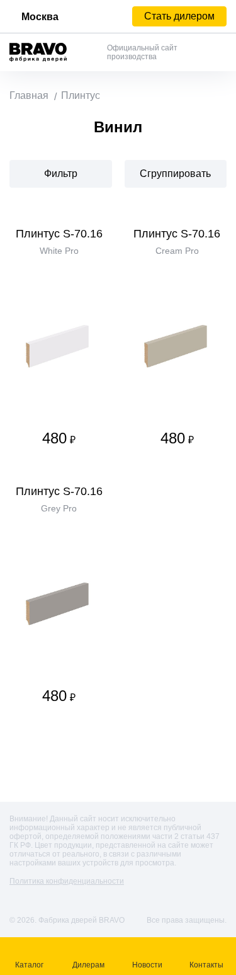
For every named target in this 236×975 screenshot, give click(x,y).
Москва (40, 16)
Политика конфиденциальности (66, 881)
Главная (28, 95)
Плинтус (80, 95)
